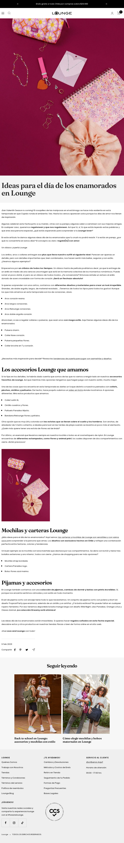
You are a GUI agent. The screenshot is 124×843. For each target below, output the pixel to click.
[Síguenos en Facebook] (6, 823)
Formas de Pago (52, 783)
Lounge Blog (8, 793)
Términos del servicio (12, 783)
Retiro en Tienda (52, 772)
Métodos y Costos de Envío (57, 767)
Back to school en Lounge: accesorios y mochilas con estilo (34, 740)
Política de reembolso (13, 788)
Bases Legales (51, 793)
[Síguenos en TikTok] (22, 823)
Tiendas (5, 772)
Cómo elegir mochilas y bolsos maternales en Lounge (82, 740)
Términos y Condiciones (13, 777)
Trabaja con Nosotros (12, 767)
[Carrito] (118, 13)
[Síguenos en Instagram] (14, 823)
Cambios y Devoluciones (56, 762)
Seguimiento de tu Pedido (57, 777)
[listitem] (15, 650)
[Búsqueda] (9, 13)
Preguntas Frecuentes (55, 788)
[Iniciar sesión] (112, 13)
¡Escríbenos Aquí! (94, 762)
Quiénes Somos (9, 762)
